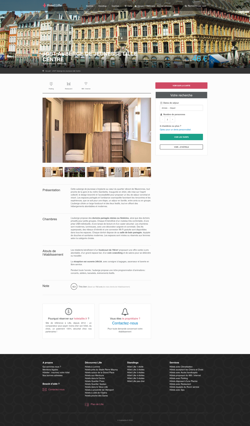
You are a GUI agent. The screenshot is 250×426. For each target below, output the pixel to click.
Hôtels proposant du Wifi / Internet (185, 375)
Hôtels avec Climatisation (181, 366)
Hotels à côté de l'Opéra (96, 392)
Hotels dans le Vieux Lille (96, 386)
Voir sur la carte (181, 85)
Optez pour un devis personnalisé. (175, 129)
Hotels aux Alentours (94, 375)
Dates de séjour (171, 102)
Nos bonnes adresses (52, 375)
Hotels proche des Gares (96, 395)
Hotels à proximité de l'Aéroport (99, 389)
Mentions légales (50, 369)
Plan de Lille (97, 404)
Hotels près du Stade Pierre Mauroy (101, 369)
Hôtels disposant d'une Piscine (183, 381)
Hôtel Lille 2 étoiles (135, 369)
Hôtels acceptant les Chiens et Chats (186, 369)
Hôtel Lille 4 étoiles (135, 375)
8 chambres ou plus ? (170, 125)
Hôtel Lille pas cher (136, 381)
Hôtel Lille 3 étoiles (135, 372)
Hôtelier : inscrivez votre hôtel (56, 372)
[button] (195, 5)
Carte (129, 5)
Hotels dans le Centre (95, 378)
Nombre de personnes (174, 114)
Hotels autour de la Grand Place (99, 372)
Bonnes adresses (164, 5)
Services (89, 5)
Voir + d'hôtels (181, 147)
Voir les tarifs (181, 137)
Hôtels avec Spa (177, 389)
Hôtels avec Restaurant (180, 384)
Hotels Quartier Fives (94, 381)
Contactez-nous (125, 322)
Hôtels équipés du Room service (184, 386)
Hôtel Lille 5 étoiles (135, 378)
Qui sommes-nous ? (52, 366)
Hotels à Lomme (92, 366)
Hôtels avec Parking (179, 378)
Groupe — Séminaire (146, 5)
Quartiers (115, 5)
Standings (102, 5)
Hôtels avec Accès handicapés (183, 372)
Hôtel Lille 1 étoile (135, 366)
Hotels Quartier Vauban (95, 384)
